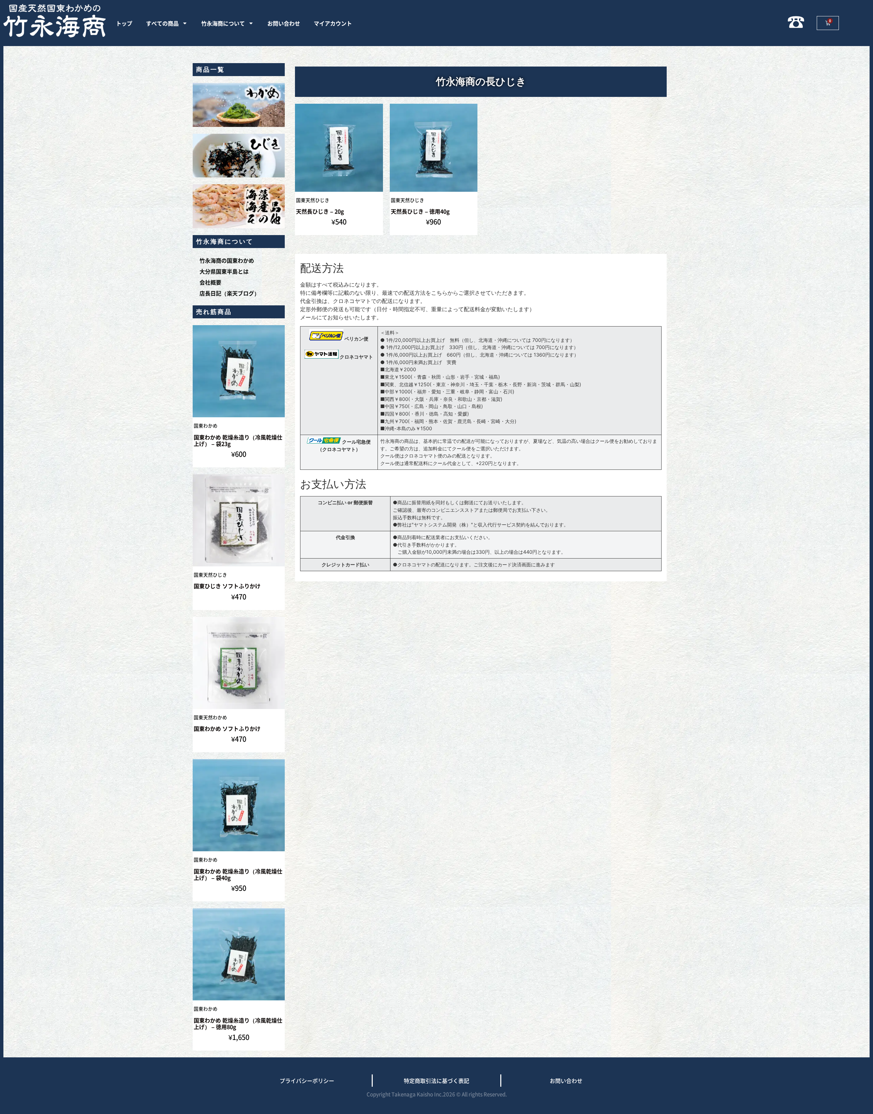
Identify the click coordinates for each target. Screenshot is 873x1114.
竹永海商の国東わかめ (226, 260)
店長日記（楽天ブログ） (229, 293)
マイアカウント (333, 23)
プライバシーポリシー (307, 1080)
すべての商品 (162, 23)
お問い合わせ (283, 23)
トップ (124, 23)
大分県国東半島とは (224, 271)
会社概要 (210, 282)
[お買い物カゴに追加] (278, 352)
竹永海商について (223, 23)
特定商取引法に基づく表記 (436, 1080)
